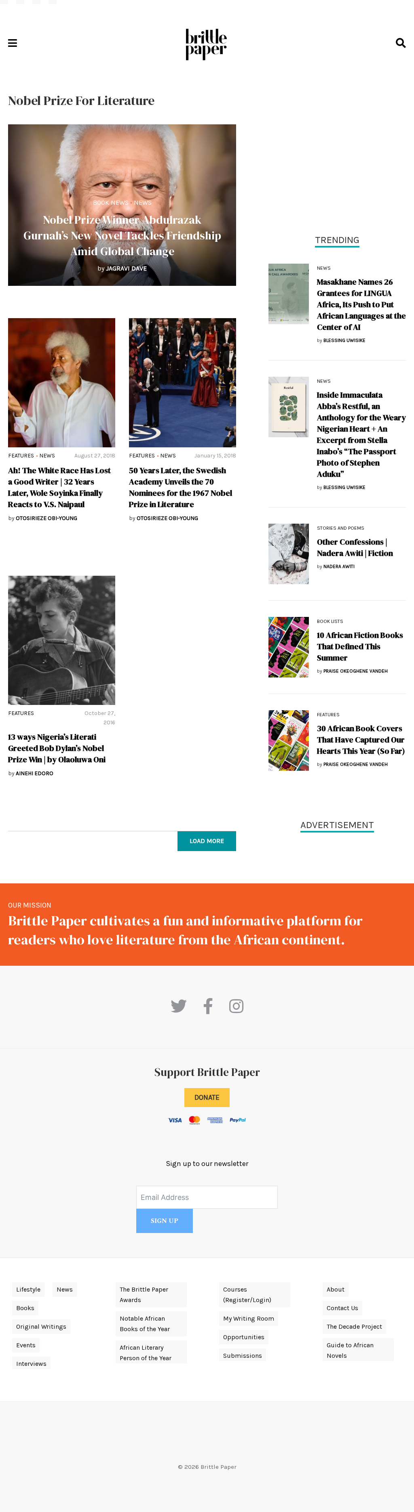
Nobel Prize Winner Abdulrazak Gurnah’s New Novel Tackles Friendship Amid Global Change (122, 235)
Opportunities (243, 1337)
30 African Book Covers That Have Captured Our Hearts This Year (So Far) (361, 740)
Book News (111, 202)
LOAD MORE (207, 841)
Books (25, 1308)
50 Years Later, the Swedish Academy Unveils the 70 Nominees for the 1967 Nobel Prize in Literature (180, 487)
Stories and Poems (340, 528)
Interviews (31, 1363)
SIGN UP (164, 1221)
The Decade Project (354, 1326)
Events (26, 1345)
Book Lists (330, 621)
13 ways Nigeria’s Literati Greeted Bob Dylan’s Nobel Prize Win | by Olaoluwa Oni (57, 748)
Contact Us (342, 1308)
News (143, 202)
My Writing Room (248, 1318)
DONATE (207, 1097)
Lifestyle (28, 1289)
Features (21, 455)
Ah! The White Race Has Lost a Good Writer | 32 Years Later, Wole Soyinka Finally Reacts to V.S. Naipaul (59, 487)
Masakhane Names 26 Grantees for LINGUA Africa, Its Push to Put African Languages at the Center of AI (361, 304)
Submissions (242, 1355)
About (335, 1289)
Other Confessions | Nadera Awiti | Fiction (355, 547)
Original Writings (41, 1326)
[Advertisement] (337, 149)
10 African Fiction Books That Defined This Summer (360, 646)
